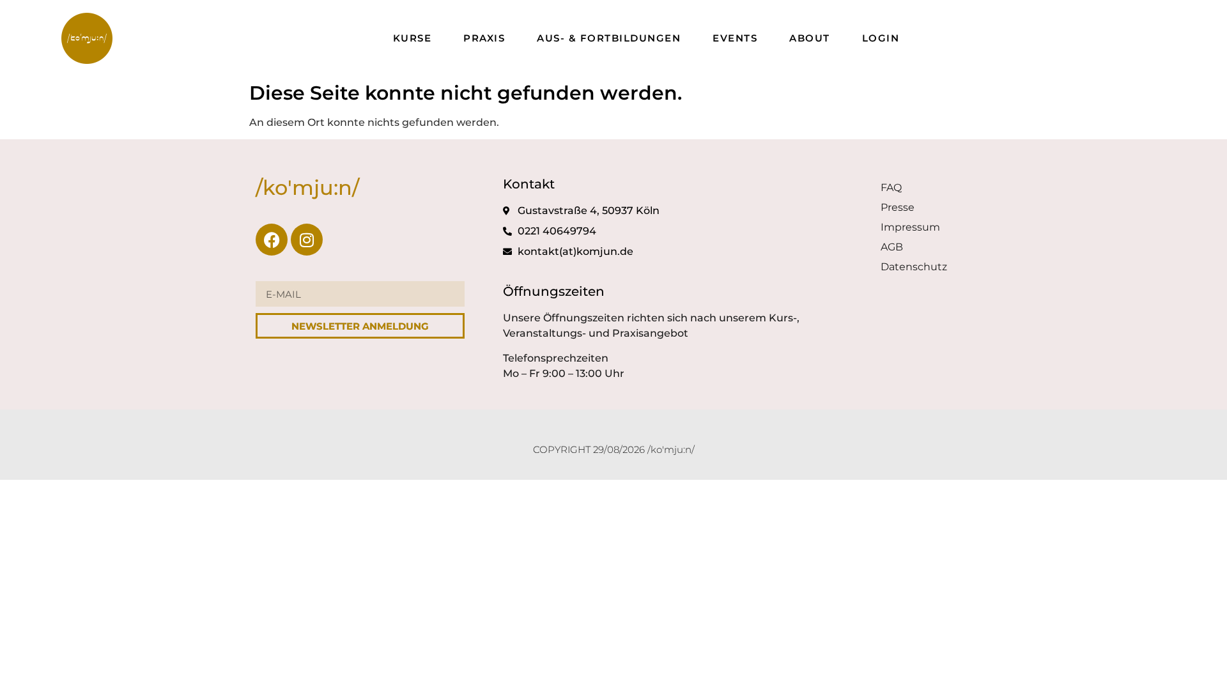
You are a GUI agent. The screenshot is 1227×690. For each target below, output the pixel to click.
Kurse (412, 38)
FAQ (891, 187)
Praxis (484, 38)
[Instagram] (307, 240)
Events (735, 38)
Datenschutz (914, 267)
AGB (892, 247)
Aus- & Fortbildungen (609, 38)
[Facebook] (272, 240)
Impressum (910, 227)
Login (881, 38)
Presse (897, 207)
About (809, 38)
